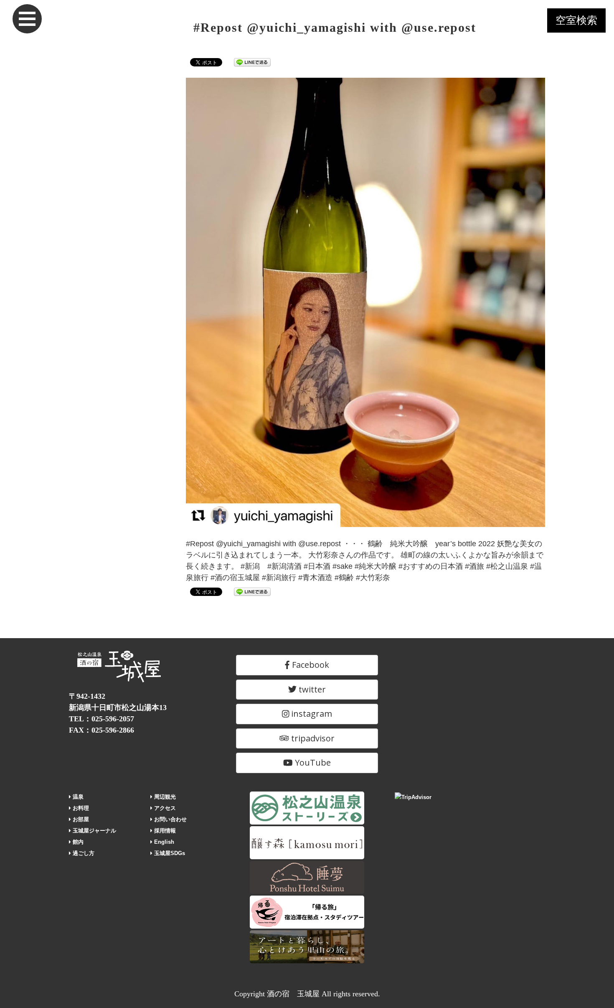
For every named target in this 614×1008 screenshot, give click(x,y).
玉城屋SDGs (168, 853)
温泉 (77, 797)
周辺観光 (164, 797)
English (163, 842)
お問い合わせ (169, 819)
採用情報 (164, 830)
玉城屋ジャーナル (93, 830)
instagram (310, 713)
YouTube (312, 762)
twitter (311, 689)
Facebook (309, 664)
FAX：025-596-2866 (101, 730)
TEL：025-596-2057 (101, 719)
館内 (77, 842)
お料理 (80, 808)
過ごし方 (82, 853)
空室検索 (576, 20)
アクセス (164, 808)
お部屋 (80, 819)
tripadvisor (312, 738)
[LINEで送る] (252, 62)
